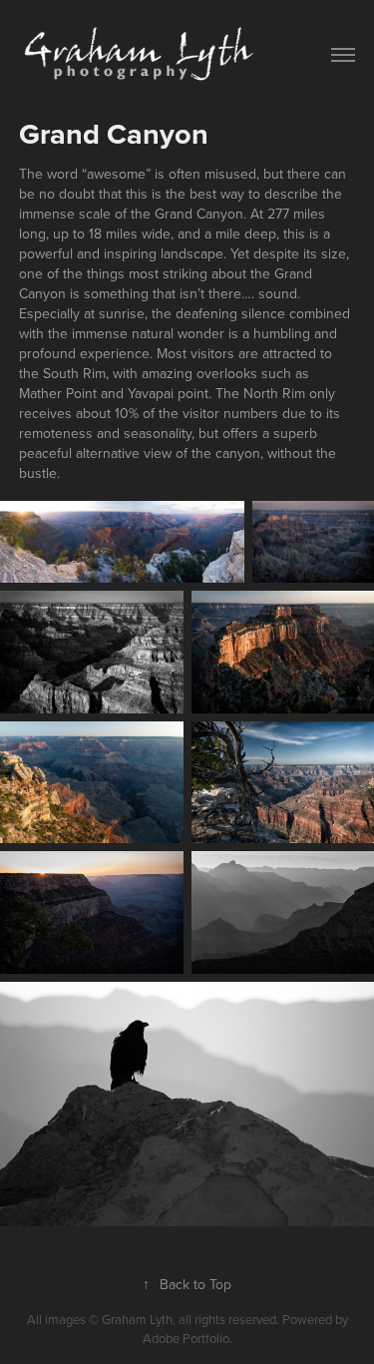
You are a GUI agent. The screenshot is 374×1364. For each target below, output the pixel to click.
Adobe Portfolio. (187, 1338)
